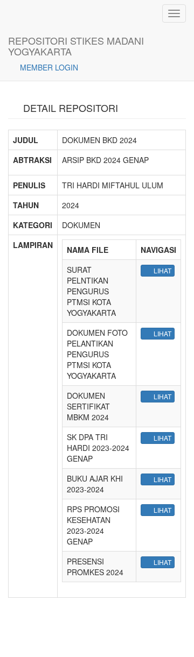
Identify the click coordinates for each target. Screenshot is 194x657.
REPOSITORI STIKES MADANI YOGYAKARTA (76, 43)
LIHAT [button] (161, 270)
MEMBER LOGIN (48, 67)
